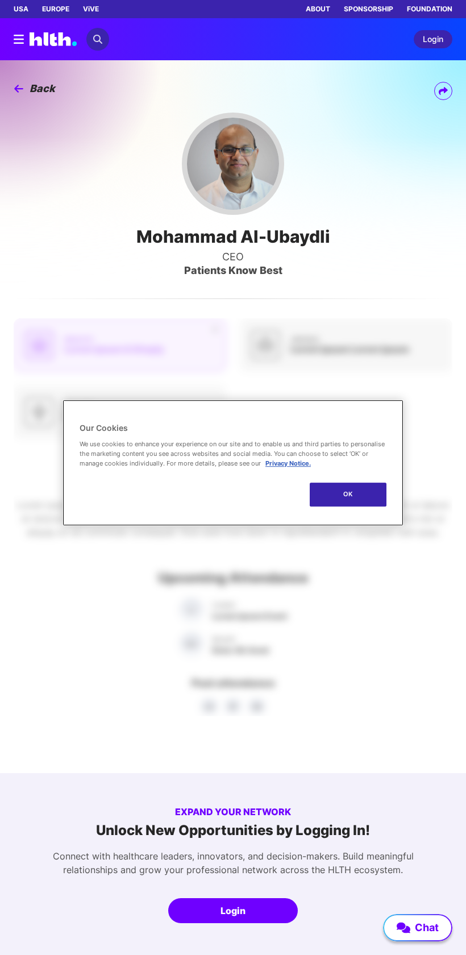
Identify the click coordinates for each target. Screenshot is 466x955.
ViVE (91, 9)
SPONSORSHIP (368, 9)
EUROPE (55, 9)
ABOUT (318, 9)
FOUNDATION (429, 9)
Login (233, 910)
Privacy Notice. (288, 463)
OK (348, 494)
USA (21, 9)
